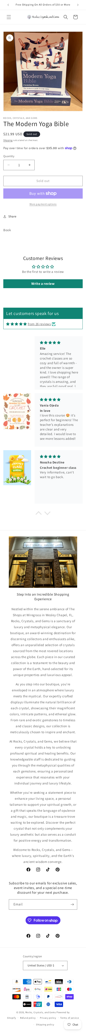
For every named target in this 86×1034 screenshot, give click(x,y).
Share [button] (12, 216)
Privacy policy (48, 1017)
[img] (16, 324)
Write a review (42, 283)
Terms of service (69, 1017)
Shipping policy (45, 1024)
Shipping (8, 140)
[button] (9, 17)
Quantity (8, 156)
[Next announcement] (78, 5)
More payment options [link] (43, 204)
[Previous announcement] (8, 5)
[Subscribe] (72, 904)
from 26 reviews (39, 324)
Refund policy (28, 1017)
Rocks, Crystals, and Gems (40, 1012)
